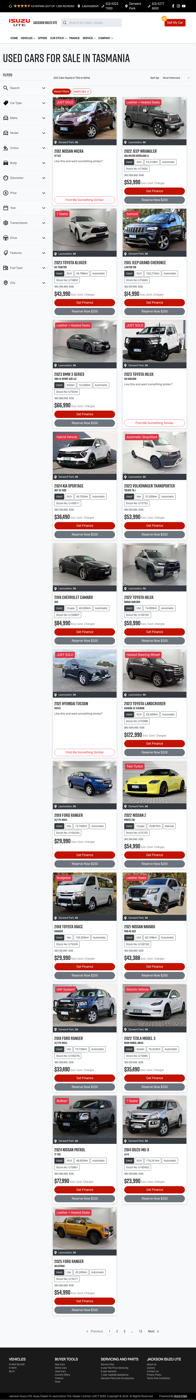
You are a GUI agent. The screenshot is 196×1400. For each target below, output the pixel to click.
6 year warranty (109, 1371)
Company (104, 38)
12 (140, 1331)
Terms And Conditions (158, 1378)
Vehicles (27, 38)
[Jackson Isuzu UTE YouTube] (184, 6)
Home (14, 38)
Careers (151, 1367)
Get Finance (154, 191)
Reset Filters (61, 91)
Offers (42, 38)
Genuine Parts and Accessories (117, 1378)
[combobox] (91, 22)
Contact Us (152, 1371)
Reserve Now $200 (155, 200)
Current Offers (62, 1374)
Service (88, 38)
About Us (151, 1364)
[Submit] (65, 22)
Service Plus (107, 1364)
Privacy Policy (154, 1374)
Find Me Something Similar (85, 200)
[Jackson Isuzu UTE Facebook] (173, 6)
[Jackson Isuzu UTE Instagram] (179, 6)
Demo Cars (61, 1367)
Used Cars (60, 1371)
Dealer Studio (180, 1396)
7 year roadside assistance (114, 1374)
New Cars (60, 1364)
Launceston (90, 6)
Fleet (57, 1381)
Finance (74, 38)
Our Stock (57, 38)
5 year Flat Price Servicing (114, 1367)
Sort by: (154, 77)
